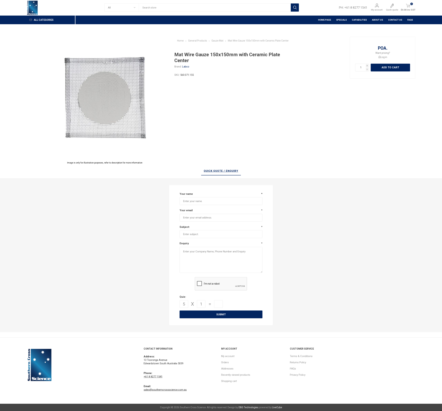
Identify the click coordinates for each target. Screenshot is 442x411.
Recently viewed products (235, 374)
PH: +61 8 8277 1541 (353, 7)
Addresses (227, 368)
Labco (185, 66)
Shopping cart (229, 381)
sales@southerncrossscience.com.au (165, 389)
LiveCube (277, 407)
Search (295, 7)
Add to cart (390, 67)
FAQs (410, 20)
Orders (225, 362)
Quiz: (183, 296)
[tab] (221, 171)
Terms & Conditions (301, 356)
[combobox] (215, 7)
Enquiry (184, 243)
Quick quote (392, 9)
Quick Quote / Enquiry (221, 170)
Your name (186, 193)
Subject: (185, 227)
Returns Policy (298, 362)
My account (377, 9)
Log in (384, 57)
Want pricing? (382, 53)
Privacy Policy (297, 374)
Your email (186, 210)
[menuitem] (254, 356)
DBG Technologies (248, 407)
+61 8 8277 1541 (153, 376)
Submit (221, 314)
